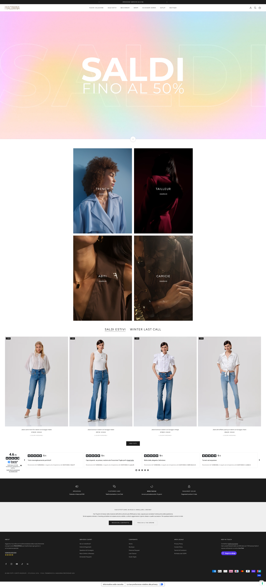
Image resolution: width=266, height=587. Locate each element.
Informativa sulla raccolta (113, 584)
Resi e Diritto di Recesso (87, 553)
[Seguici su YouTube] (17, 564)
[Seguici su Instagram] (11, 564)
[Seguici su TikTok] (22, 564)
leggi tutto (130, 460)
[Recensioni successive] (259, 460)
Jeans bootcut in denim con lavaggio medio (101, 429)
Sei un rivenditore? (85, 544)
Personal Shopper (134, 550)
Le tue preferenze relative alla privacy (142, 584)
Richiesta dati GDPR (180, 553)
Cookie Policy (178, 547)
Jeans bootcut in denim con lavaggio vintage (165, 429)
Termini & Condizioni (180, 550)
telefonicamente (233, 544)
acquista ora (102, 194)
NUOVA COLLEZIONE (96, 8)
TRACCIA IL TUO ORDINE (145, 522)
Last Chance (132, 553)
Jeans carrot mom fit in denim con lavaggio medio (36, 429)
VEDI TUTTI (133, 443)
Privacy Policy (178, 544)
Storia (130, 544)
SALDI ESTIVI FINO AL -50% (133, 2)
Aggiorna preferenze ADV (65, 573)
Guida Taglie (132, 557)
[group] (133, 75)
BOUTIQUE (173, 8)
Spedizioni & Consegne (87, 550)
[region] (133, 75)
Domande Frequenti (86, 557)
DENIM (136, 8)
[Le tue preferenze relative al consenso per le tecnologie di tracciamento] (262, 583)
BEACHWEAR (125, 8)
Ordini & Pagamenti (85, 547)
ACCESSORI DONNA (149, 8)
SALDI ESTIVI (112, 8)
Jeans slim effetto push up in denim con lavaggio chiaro (229, 429)
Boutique (131, 547)
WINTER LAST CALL (145, 329)
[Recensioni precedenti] (24, 460)
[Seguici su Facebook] (6, 564)
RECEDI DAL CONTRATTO (120, 522)
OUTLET (162, 8)
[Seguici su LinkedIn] (28, 564)
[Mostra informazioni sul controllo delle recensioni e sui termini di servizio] (21, 465)
